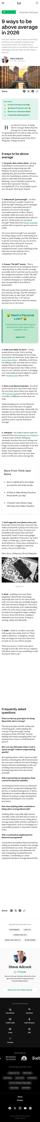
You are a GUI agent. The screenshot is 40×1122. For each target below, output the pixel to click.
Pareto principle (31, 222)
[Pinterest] (30, 1108)
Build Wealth (26, 1087)
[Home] (20, 3)
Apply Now (20, 337)
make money (14, 1087)
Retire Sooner (30, 940)
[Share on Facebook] (32, 91)
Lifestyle (27, 929)
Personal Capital (12, 393)
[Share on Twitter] (28, 91)
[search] (37, 3)
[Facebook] (10, 1108)
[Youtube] (25, 1108)
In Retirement (8, 12)
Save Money (7, 1078)
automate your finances (28, 435)
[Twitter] (15, 1108)
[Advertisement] (20, 679)
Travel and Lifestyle (12, 940)
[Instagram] (20, 1108)
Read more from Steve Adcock (20, 990)
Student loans (12, 375)
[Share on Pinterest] (24, 91)
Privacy (20, 1100)
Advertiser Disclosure (28, 12)
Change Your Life (20, 935)
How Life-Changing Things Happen (20, 1083)
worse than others (9, 360)
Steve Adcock (16, 59)
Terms (20, 1097)
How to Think (20, 1078)
